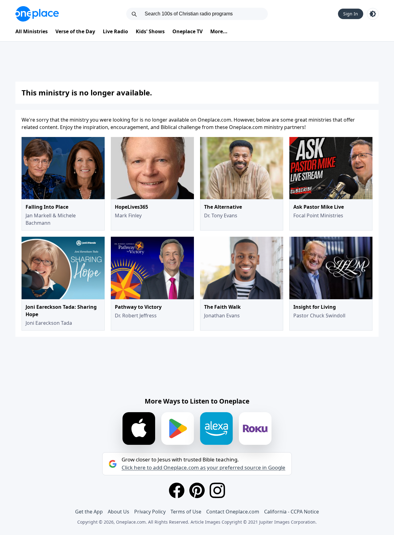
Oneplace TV (187, 31)
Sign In (350, 14)
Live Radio (115, 31)
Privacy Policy (150, 511)
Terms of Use (186, 511)
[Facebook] (176, 490)
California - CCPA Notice (291, 511)
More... (218, 31)
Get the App (89, 511)
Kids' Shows (150, 31)
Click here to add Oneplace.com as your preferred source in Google (203, 467)
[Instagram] (217, 490)
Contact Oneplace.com (232, 511)
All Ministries (31, 31)
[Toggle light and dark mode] (373, 14)
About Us (118, 511)
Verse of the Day (75, 31)
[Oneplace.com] (37, 14)
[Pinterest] (197, 490)
